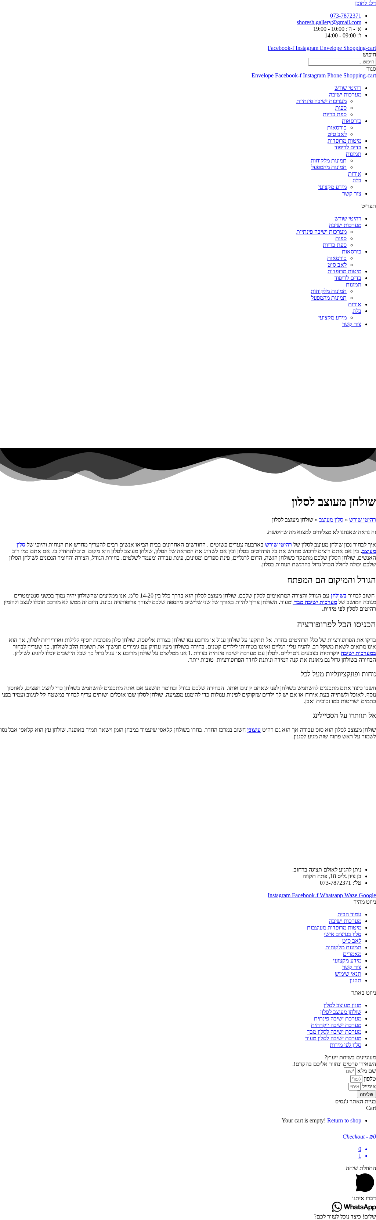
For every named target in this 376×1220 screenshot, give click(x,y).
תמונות (353, 154)
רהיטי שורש (348, 88)
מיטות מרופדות (344, 141)
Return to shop (344, 1120)
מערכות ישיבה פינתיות (321, 101)
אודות (354, 174)
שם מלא (366, 1071)
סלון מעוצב (331, 519)
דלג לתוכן (365, 3)
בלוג (356, 180)
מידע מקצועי (332, 187)
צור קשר (351, 193)
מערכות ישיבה (345, 94)
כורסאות (351, 121)
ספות (341, 108)
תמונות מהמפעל (329, 167)
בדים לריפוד (348, 147)
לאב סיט (337, 134)
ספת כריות (335, 114)
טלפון (369, 1078)
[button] (188, 206)
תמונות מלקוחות (329, 160)
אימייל (368, 1086)
